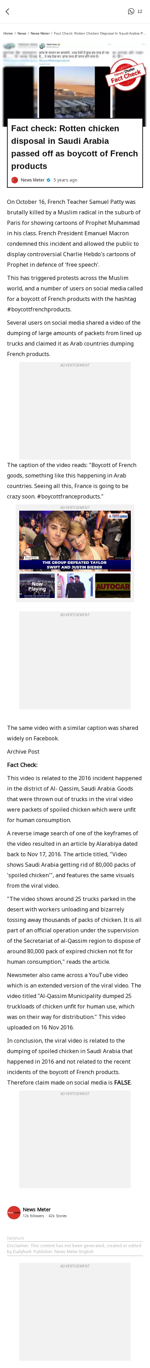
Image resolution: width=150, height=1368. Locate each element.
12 (132, 11)
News (21, 33)
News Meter (40, 33)
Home (8, 33)
